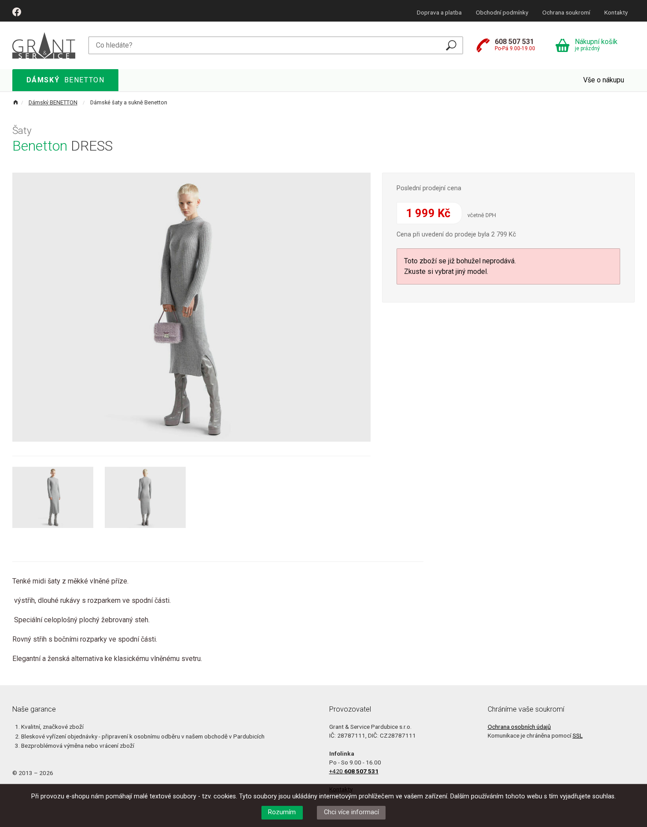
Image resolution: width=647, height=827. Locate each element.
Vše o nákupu (603, 80)
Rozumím (282, 812)
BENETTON (65, 80)
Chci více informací (351, 812)
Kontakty (616, 12)
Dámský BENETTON (53, 102)
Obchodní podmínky (502, 12)
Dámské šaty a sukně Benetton (128, 102)
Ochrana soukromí (566, 12)
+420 (354, 771)
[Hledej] (451, 45)
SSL (578, 735)
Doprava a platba (439, 12)
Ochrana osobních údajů (519, 726)
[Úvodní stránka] (43, 45)
